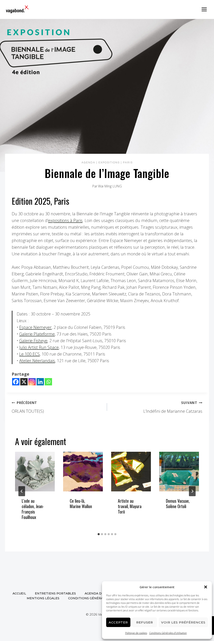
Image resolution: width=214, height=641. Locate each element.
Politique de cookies (136, 633)
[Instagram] (32, 381)
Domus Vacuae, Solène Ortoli (178, 503)
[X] (24, 381)
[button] (206, 587)
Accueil (19, 593)
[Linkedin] (40, 381)
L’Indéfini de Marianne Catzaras (172, 407)
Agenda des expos (101, 593)
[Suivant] (192, 491)
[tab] (99, 534)
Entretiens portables (55, 593)
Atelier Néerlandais (37, 360)
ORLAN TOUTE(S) (28, 407)
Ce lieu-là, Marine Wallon (81, 503)
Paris (128, 162)
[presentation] (35, 471)
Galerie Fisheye (33, 340)
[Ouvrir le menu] (204, 9)
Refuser (144, 622)
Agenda (88, 162)
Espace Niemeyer (35, 327)
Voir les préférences (183, 622)
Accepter (118, 622)
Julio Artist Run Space (39, 347)
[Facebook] (15, 381)
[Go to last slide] (21, 491)
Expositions (109, 162)
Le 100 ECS (29, 354)
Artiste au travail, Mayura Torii (129, 506)
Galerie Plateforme (37, 334)
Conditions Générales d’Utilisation (168, 633)
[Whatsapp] (48, 381)
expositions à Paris (65, 220)
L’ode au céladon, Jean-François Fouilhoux (33, 509)
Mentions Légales (43, 598)
